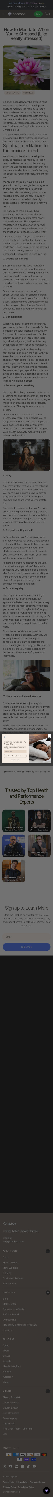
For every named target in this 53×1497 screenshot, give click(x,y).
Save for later (15, 760)
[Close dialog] (4, 736)
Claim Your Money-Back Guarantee (15, 756)
